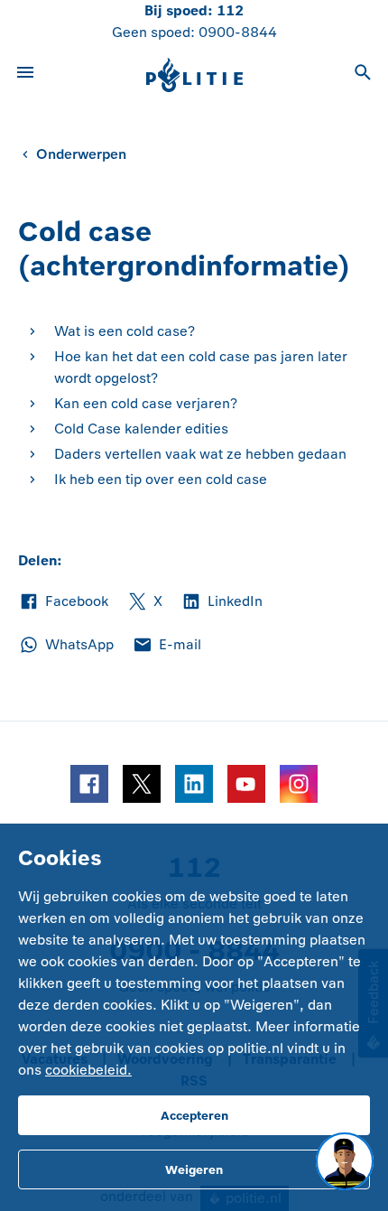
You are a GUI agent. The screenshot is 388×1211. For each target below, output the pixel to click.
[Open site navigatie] (25, 75)
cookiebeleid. (88, 1069)
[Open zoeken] (363, 75)
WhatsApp (66, 646)
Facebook (63, 602)
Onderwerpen (81, 154)
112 (230, 10)
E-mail (166, 646)
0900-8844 (238, 32)
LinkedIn (221, 602)
